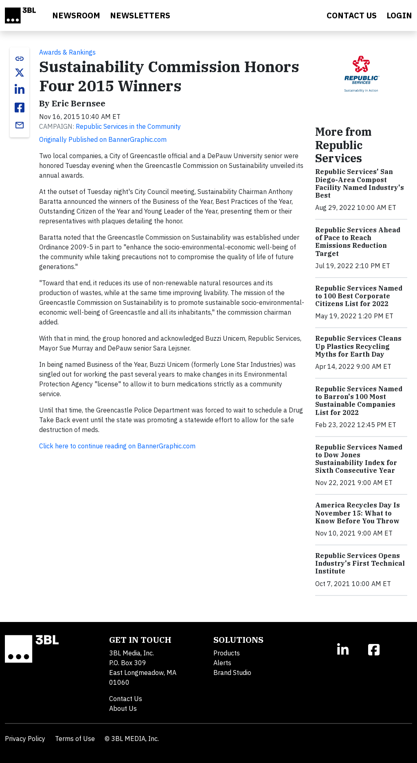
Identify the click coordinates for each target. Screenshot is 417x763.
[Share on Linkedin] (19, 89)
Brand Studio (232, 672)
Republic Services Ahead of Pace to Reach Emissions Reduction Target (357, 242)
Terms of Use (75, 738)
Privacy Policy (25, 738)
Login (399, 15)
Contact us (352, 15)
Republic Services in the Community (128, 126)
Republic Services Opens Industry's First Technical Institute (360, 563)
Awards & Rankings (67, 52)
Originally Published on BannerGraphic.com (103, 139)
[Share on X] (19, 72)
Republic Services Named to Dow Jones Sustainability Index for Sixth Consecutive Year (358, 459)
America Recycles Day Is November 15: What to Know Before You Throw (357, 513)
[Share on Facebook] (19, 107)
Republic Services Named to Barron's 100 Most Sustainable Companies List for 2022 (358, 401)
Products (226, 653)
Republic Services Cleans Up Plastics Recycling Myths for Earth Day (358, 346)
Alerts (222, 663)
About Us (123, 708)
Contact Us (125, 699)
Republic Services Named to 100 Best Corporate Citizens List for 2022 (358, 296)
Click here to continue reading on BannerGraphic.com (117, 446)
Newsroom (76, 15)
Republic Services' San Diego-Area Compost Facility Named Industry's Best (359, 183)
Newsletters (140, 15)
